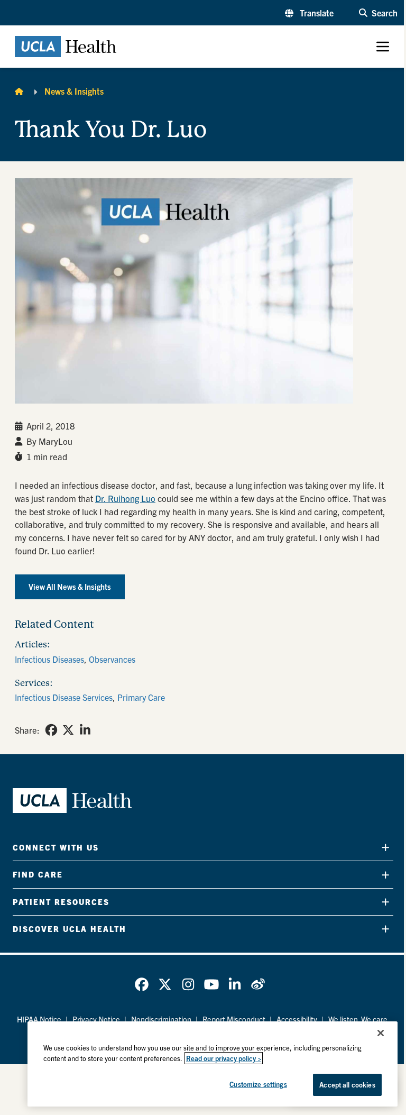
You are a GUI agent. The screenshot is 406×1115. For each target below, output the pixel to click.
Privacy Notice (96, 1019)
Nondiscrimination (161, 1019)
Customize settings (258, 1084)
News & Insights (74, 91)
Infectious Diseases (49, 659)
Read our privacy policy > (223, 1058)
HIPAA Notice (39, 1019)
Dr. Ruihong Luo (125, 498)
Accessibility (296, 1019)
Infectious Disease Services (64, 697)
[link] (51, 730)
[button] (309, 12)
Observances (112, 659)
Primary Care (141, 697)
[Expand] (385, 847)
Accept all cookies (347, 1084)
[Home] (19, 91)
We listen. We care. (359, 1019)
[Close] (380, 1033)
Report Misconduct (233, 1019)
